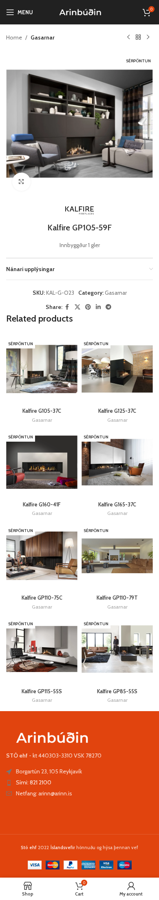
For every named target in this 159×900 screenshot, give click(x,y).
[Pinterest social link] (88, 307)
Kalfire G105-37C (41, 411)
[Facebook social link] (67, 307)
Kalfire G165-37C (117, 504)
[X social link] (77, 307)
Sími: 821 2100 (33, 782)
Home (14, 37)
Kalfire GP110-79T (117, 598)
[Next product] (148, 37)
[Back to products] (138, 37)
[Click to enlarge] (21, 182)
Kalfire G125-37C (117, 411)
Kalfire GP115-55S (42, 691)
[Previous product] (128, 37)
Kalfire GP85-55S (117, 691)
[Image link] (51, 736)
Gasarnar (43, 37)
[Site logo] (79, 11)
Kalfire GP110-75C (42, 598)
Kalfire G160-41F (42, 504)
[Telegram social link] (108, 307)
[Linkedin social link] (98, 307)
